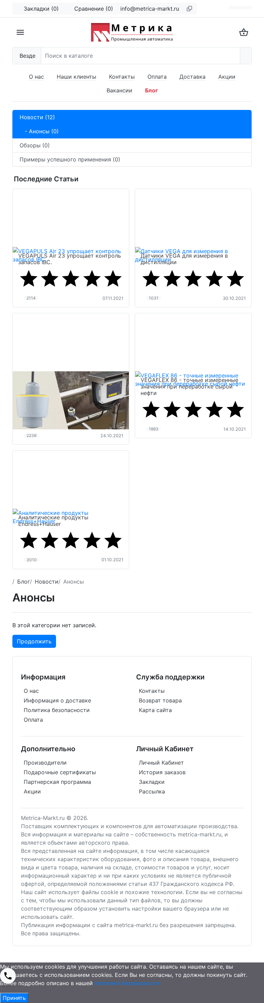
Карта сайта (155, 710)
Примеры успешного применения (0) (70, 159)
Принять (14, 997)
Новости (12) (37, 117)
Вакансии (119, 90)
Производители (45, 762)
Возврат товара (160, 700)
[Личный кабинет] (246, 7)
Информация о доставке (57, 700)
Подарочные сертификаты (60, 772)
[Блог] (234, 7)
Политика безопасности (57, 710)
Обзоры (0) (35, 145)
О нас (36, 76)
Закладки (152, 781)
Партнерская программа (57, 781)
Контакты (122, 76)
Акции (226, 76)
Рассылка (152, 791)
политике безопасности (127, 983)
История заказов (162, 772)
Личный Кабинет (161, 762)
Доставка (192, 76)
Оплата (157, 76)
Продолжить (34, 641)
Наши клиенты (76, 76)
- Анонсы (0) (39, 131)
